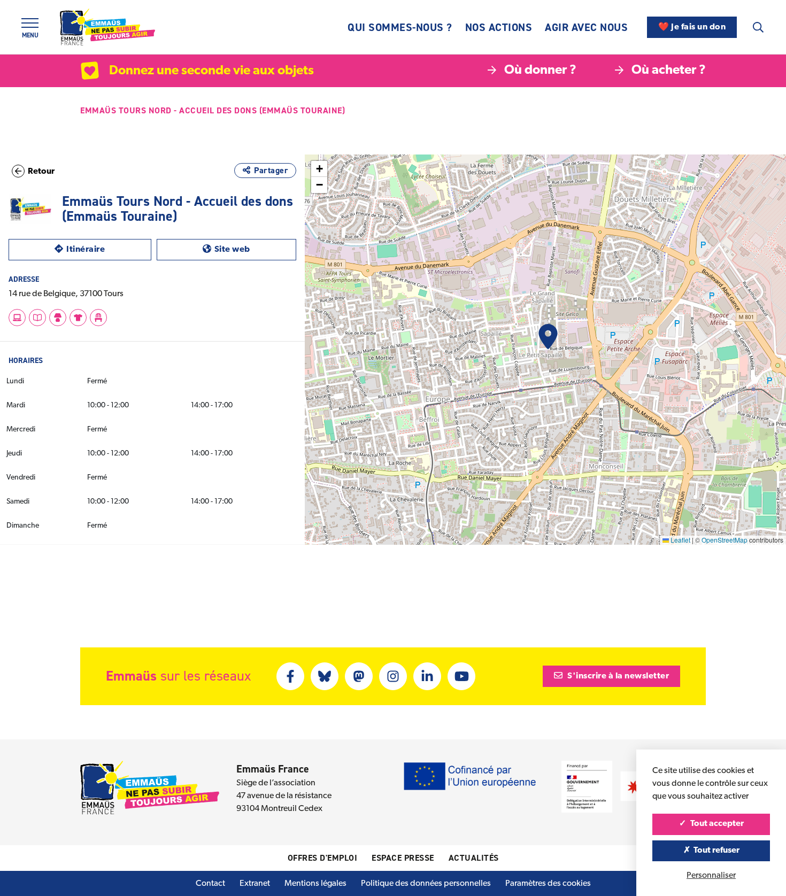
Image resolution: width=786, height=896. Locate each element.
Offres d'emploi (323, 857)
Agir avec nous (586, 27)
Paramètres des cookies (548, 883)
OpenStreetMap (725, 539)
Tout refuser (715, 850)
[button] (548, 336)
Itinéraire (108, 249)
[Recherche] (758, 27)
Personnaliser (711, 875)
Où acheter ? (668, 70)
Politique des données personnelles (426, 883)
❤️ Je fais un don (692, 27)
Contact (210, 883)
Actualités (474, 857)
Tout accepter (716, 824)
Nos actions (499, 27)
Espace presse (403, 857)
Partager (271, 170)
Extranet (255, 883)
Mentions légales (315, 883)
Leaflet (679, 539)
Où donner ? (540, 70)
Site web (255, 249)
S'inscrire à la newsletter (617, 676)
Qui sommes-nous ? (400, 27)
